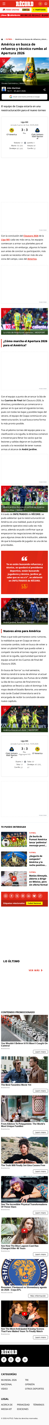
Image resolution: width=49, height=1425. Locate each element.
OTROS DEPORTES (34, 1388)
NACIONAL (6, 1384)
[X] (17, 895)
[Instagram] (11, 1359)
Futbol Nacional (34, 903)
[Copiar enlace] (40, 895)
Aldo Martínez (13, 88)
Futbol (9, 39)
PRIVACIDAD (23, 1404)
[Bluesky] (34, 895)
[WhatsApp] (5, 895)
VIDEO (4, 1388)
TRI (26, 1379)
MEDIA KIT (6, 1409)
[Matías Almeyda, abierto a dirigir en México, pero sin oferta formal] (24, 878)
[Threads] (22, 895)
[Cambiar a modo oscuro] (40, 4)
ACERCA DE (7, 1404)
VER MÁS (34, 970)
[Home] (2, 39)
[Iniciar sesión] (46, 4)
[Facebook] (11, 895)
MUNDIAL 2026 (9, 1379)
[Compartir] (44, 90)
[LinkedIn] (28, 895)
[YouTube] (25, 1359)
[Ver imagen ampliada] (24, 71)
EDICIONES (22, 1409)
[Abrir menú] (4, 4)
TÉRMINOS (38, 1404)
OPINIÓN (30, 1384)
